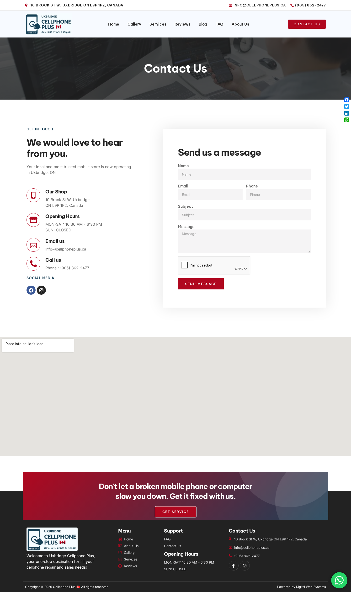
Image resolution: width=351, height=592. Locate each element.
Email (183, 186)
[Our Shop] (33, 195)
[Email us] (33, 245)
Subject (185, 206)
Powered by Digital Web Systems (301, 587)
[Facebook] (31, 290)
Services (157, 24)
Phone (252, 186)
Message (186, 226)
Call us (53, 260)
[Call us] (33, 264)
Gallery (134, 24)
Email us (54, 241)
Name (183, 165)
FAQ (219, 24)
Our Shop (56, 192)
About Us (240, 24)
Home (113, 24)
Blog (203, 24)
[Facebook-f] (234, 566)
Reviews (182, 24)
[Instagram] (41, 290)
